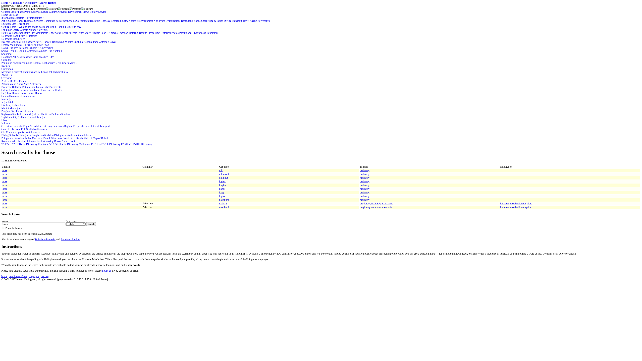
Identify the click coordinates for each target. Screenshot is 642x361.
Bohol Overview (34, 138)
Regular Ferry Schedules (77, 126)
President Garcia (24, 111)
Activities (62, 11)
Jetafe (11, 102)
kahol (222, 188)
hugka (222, 185)
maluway (364, 170)
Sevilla (40, 114)
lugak (222, 196)
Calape (5, 90)
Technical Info (60, 72)
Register (16, 72)
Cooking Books (52, 141)
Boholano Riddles (70, 239)
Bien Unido (36, 87)
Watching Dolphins (37, 50)
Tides (51, 56)
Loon (23, 105)
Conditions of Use (30, 72)
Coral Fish (20, 129)
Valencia (5, 123)
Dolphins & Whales (62, 41)
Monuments (41, 32)
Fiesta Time (154, 32)
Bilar (46, 87)
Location (6, 23)
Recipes (5, 66)
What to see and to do (30, 26)
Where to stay (74, 26)
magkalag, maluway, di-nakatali (376, 203)
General (5, 11)
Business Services (33, 20)
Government (82, 20)
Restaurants (187, 20)
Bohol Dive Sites (72, 138)
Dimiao (30, 93)
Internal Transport (100, 126)
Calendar (6, 59)
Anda (26, 84)
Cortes (58, 90)
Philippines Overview (12, 138)
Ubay (4, 120)
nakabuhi (224, 199)
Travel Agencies (251, 20)
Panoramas (212, 32)
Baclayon (6, 87)
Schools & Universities (41, 47)
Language (16, 2)
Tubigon (41, 117)
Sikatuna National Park (86, 41)
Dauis (23, 93)
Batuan (26, 87)
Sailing (22, 50)
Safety (16, 29)
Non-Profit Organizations (167, 20)
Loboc (15, 105)
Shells (29, 129)
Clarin (42, 90)
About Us (6, 75)
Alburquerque (8, 84)
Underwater (55, 32)
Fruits (22, 35)
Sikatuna (66, 114)
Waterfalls (104, 41)
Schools (71, 20)
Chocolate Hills (19, 41)
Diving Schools (9, 135)
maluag (223, 203)
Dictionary (31, 2)
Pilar (13, 111)
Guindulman (28, 96)
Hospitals (95, 20)
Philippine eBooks (11, 63)
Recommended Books (13, 141)
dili (221, 170)
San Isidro (17, 114)
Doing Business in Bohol (14, 47)
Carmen (24, 90)
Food (15, 35)
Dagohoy (6, 93)
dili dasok (224, 174)
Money (32, 29)
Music (28, 44)
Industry (123, 20)
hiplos (222, 181)
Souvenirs (42, 29)
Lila (3, 105)
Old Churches (8, 132)
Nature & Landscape (12, 32)
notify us (106, 270)
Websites (265, 20)
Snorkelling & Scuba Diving (216, 20)
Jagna (4, 102)
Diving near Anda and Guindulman (72, 135)
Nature (44, 11)
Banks (20, 20)
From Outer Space (81, 32)
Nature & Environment (141, 20)
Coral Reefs (7, 129)
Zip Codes (63, 63)
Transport (237, 20)
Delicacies (6, 35)
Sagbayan (6, 114)
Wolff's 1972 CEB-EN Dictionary (19, 144)
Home (4, 2)
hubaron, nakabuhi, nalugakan (516, 203)
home (4, 276)
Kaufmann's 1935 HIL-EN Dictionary (58, 144)
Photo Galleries (32, 11)
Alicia (20, 84)
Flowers (95, 32)
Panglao (5, 111)
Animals (113, 32)
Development (75, 11)
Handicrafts (19, 38)
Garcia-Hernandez (11, 96)
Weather (43, 56)
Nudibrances (40, 129)
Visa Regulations (20, 23)
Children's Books (34, 141)
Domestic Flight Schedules (27, 126)
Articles (16, 56)
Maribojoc (15, 108)
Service (102, 11)
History (5, 44)
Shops (197, 20)
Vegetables (31, 35)
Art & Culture (8, 20)
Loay (9, 105)
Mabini (5, 108)
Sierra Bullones (52, 114)
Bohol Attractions (52, 138)
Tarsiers (47, 41)
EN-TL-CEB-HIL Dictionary (136, 144)
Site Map (13, 14)
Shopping (6, 53)
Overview (6, 78)
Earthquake (200, 32)
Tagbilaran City (9, 117)
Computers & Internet (55, 20)
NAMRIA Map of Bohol (94, 138)
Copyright (46, 72)
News (86, 11)
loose (4, 170)
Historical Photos (169, 32)
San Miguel (30, 114)
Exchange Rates (29, 56)
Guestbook (7, 69)
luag (221, 192)
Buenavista (55, 87)
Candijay (14, 90)
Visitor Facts (17, 11)
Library (94, 11)
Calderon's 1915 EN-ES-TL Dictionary (99, 144)
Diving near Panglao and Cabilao (36, 135)
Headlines (6, 56)
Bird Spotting (55, 50)
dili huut (223, 177)
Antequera (35, 84)
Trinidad (31, 117)
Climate (24, 29)
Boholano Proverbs (45, 239)
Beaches (66, 32)
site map (45, 276)
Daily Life (29, 32)
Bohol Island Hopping (54, 26)
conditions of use (18, 276)
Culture (53, 11)
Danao (15, 93)
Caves (113, 41)
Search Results (47, 2)
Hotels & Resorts (110, 20)
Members (6, 72)
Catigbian (34, 90)
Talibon (22, 117)
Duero (38, 93)
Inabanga (6, 99)
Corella (50, 90)
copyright (34, 276)
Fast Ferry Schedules (52, 126)
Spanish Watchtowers (28, 132)
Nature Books (69, 141)
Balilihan (17, 87)
